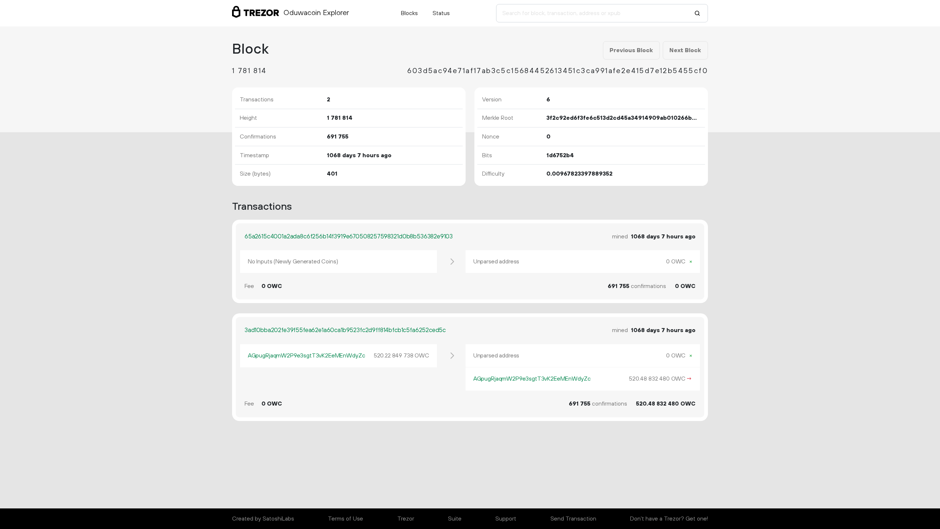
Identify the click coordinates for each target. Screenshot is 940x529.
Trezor (405, 518)
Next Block (685, 50)
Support (505, 518)
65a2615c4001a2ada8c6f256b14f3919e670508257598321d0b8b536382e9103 (349, 237)
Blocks (409, 13)
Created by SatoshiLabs (263, 518)
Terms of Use (345, 518)
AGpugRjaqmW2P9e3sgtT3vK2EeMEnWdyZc (306, 355)
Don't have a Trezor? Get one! (669, 518)
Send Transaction (573, 518)
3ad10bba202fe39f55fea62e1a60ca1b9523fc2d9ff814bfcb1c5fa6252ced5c (345, 330)
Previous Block (631, 50)
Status (441, 13)
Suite (455, 518)
